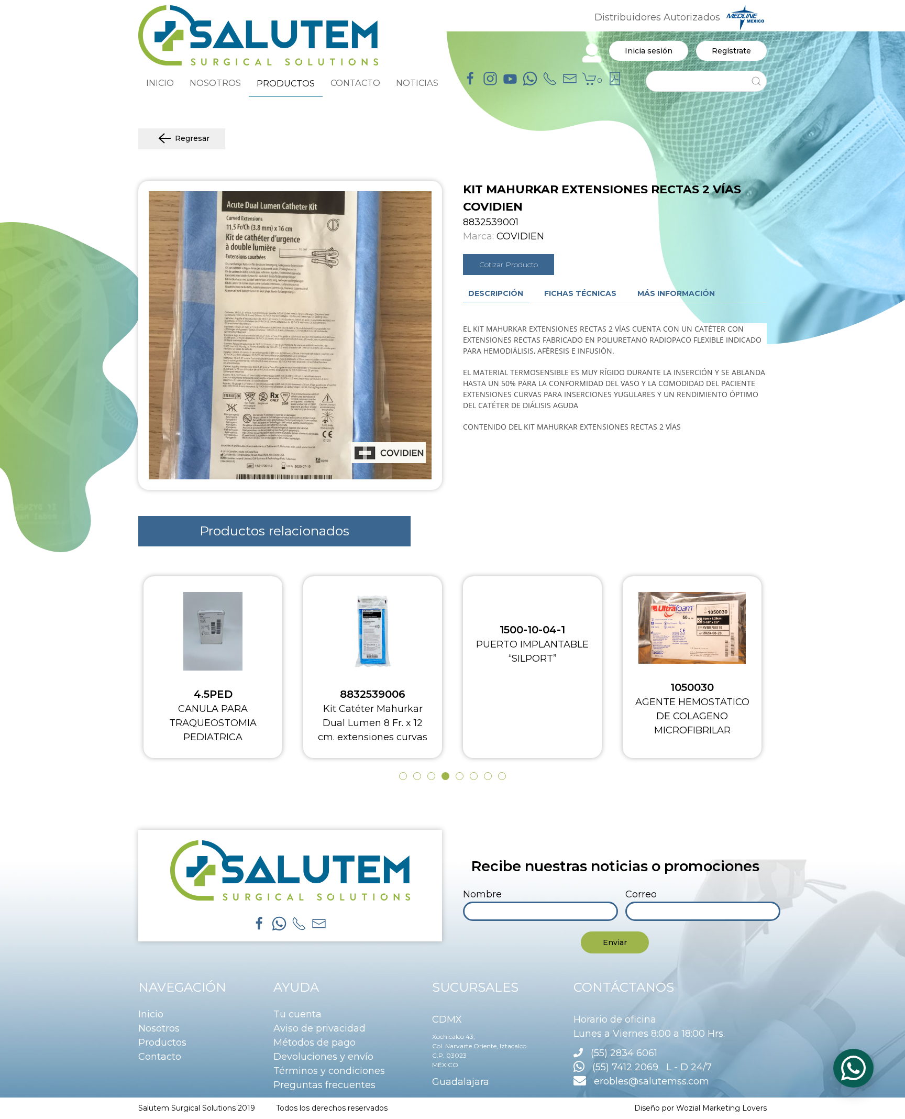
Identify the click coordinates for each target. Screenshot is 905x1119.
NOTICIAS (417, 83)
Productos (162, 1042)
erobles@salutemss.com (647, 1081)
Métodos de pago (314, 1042)
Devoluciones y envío (323, 1056)
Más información (676, 293)
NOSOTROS (215, 83)
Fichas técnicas (580, 293)
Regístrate (731, 51)
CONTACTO (355, 83)
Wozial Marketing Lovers (721, 1108)
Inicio (150, 1014)
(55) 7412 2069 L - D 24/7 (648, 1067)
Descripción (495, 293)
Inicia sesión (648, 51)
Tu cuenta (297, 1014)
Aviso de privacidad (319, 1028)
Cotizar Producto (508, 264)
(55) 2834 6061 (624, 1053)
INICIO (160, 83)
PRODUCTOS (286, 83)
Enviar (615, 942)
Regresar (192, 138)
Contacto (159, 1056)
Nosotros (159, 1028)
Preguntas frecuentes (324, 1085)
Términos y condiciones (329, 1071)
